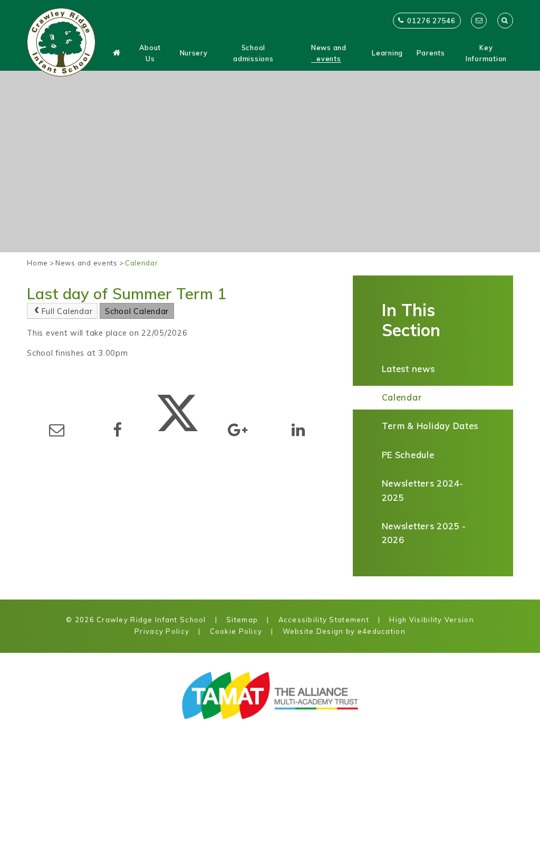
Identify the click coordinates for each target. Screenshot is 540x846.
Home (37, 263)
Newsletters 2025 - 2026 (424, 533)
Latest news (408, 368)
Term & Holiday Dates (430, 425)
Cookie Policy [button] (236, 631)
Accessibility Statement (323, 619)
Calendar (141, 263)
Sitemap (242, 619)
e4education (382, 631)
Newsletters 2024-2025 (423, 490)
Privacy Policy (161, 631)
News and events (86, 263)
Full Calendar (67, 311)
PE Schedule (408, 454)
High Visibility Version (431, 619)
